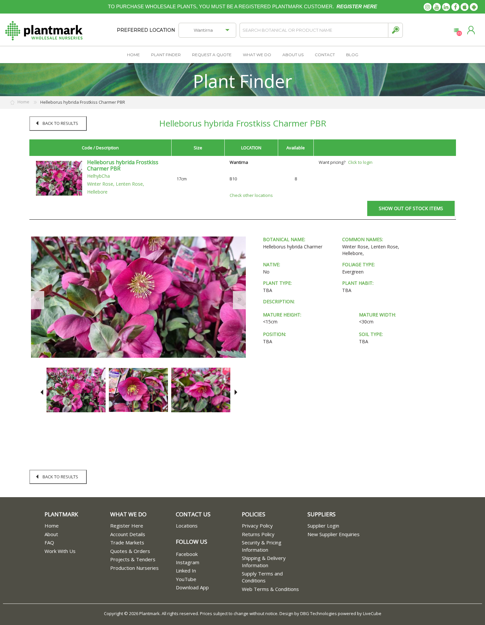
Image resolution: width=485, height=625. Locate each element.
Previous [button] (41, 392)
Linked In (186, 570)
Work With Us (60, 551)
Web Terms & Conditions (270, 589)
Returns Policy (258, 534)
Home (52, 525)
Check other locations (251, 195)
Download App (192, 587)
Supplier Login (323, 525)
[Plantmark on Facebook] (455, 7)
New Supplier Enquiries (333, 534)
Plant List (456, 30)
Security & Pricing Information (261, 546)
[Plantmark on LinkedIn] (446, 7)
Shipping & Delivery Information (264, 561)
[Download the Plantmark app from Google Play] (474, 7)
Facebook (187, 554)
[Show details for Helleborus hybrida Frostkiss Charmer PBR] (59, 178)
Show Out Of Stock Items (411, 208)
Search (395, 30)
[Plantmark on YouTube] (437, 7)
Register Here (126, 525)
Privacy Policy (257, 525)
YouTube (186, 579)
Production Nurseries (134, 568)
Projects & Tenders (132, 559)
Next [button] (234, 392)
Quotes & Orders (130, 551)
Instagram (187, 562)
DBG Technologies (318, 613)
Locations (187, 525)
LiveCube (372, 613)
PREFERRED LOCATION (146, 30)
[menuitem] (77, 526)
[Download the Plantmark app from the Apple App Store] (465, 7)
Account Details (127, 534)
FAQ (49, 542)
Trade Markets (127, 542)
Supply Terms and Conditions (262, 577)
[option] (76, 390)
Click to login (360, 162)
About (51, 534)
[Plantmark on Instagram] (428, 7)
